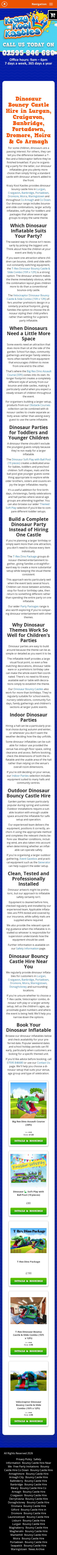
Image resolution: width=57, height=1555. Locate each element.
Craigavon (14, 193)
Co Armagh (27, 200)
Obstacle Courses (39, 405)
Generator (44, 862)
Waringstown (36, 196)
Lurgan (40, 189)
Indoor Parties (20, 775)
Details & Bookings (28, 1141)
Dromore (13, 196)
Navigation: (39, 4)
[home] (4, 4)
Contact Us (43, 1062)
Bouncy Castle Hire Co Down (26, 1468)
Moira (23, 196)
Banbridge (28, 193)
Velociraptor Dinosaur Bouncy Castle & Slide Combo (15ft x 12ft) (28, 297)
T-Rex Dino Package (25, 556)
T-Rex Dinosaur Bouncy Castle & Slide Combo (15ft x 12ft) (28, 270)
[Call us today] (28, 53)
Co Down (45, 200)
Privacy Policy (24, 1459)
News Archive (36, 1549)
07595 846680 (15, 1062)
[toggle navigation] (51, 4)
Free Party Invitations (26, 1466)
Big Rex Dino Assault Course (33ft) (28, 1123)
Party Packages (29, 606)
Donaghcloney (18, 986)
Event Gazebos (28, 858)
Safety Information (27, 948)
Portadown (41, 193)
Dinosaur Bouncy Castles (28, 689)
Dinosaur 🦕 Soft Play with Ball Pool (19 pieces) (28, 1193)
